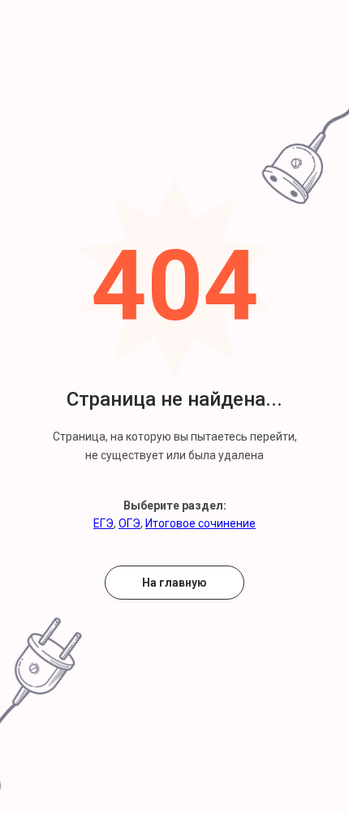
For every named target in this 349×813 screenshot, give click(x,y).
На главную (174, 582)
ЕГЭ (103, 523)
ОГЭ (129, 523)
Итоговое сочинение (200, 523)
